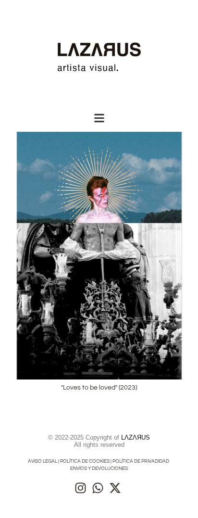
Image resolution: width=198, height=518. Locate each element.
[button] (99, 118)
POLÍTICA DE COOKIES (85, 461)
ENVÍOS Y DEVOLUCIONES (99, 468)
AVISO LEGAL (42, 461)
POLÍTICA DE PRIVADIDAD (141, 461)
